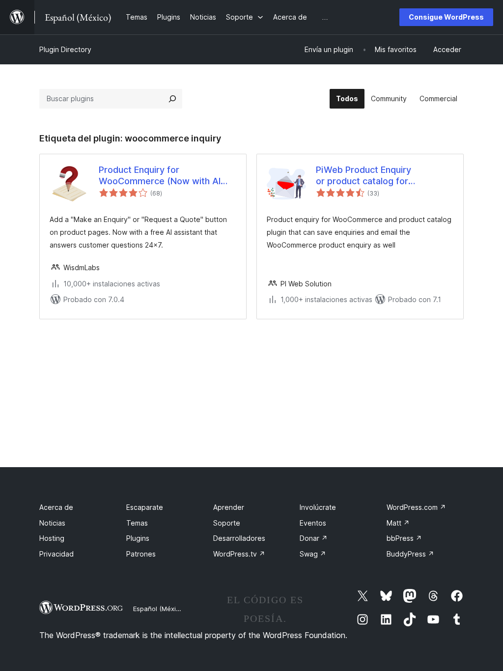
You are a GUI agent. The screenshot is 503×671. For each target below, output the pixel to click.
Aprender (228, 507)
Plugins (137, 538)
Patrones (141, 554)
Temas (137, 523)
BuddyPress (410, 554)
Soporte (226, 523)
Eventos (313, 523)
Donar (314, 538)
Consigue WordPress (446, 17)
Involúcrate (318, 507)
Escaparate (144, 507)
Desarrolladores (239, 538)
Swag (313, 554)
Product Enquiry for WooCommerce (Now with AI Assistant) (160, 176)
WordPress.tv (239, 554)
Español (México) (159, 609)
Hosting (51, 538)
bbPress (404, 538)
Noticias (52, 523)
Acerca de (56, 507)
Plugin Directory (65, 49)
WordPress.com (416, 507)
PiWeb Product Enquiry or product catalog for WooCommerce (363, 176)
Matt (398, 523)
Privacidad (56, 554)
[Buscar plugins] (172, 99)
